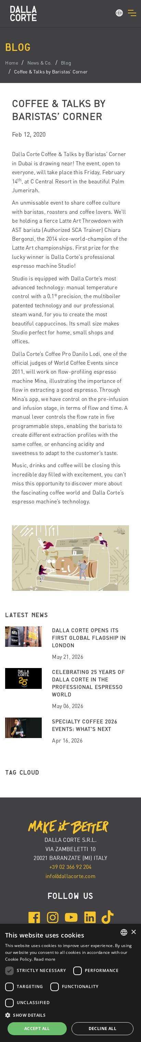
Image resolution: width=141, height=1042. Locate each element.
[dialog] (70, 983)
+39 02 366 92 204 (70, 866)
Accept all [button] (37, 1028)
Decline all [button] (102, 1028)
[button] (119, 14)
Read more (45, 959)
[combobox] (123, 932)
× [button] (133, 932)
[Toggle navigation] (132, 13)
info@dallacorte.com (70, 876)
